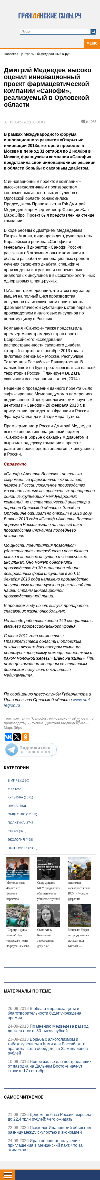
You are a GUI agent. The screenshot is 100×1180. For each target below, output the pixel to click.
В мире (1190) (18, 780)
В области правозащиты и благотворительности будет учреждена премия (44, 1013)
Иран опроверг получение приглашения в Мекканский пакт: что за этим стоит (45, 1145)
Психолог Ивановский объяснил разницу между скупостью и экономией (49, 1129)
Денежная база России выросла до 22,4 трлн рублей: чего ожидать (49, 1116)
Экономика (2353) (22, 848)
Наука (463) (17, 806)
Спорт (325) (17, 831)
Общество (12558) (22, 814)
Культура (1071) (20, 797)
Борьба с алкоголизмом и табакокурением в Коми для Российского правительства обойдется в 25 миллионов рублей (48, 1046)
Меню (92, 43)
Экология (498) (20, 839)
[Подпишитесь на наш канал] (31, 757)
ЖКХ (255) (15, 789)
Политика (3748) (21, 823)
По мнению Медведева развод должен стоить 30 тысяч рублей (48, 1028)
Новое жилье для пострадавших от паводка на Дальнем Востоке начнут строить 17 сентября (50, 1066)
